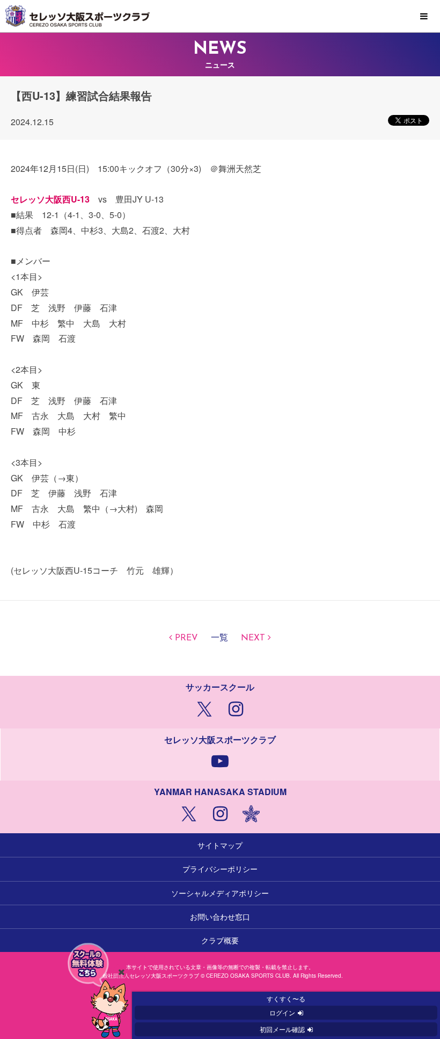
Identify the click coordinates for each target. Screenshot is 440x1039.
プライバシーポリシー (220, 868)
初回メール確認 (282, 1029)
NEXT (253, 638)
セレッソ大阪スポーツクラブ (220, 16)
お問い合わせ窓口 (220, 916)
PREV (186, 638)
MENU (424, 16)
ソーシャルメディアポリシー (220, 893)
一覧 (219, 638)
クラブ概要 (220, 940)
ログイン (282, 1012)
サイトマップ (220, 845)
